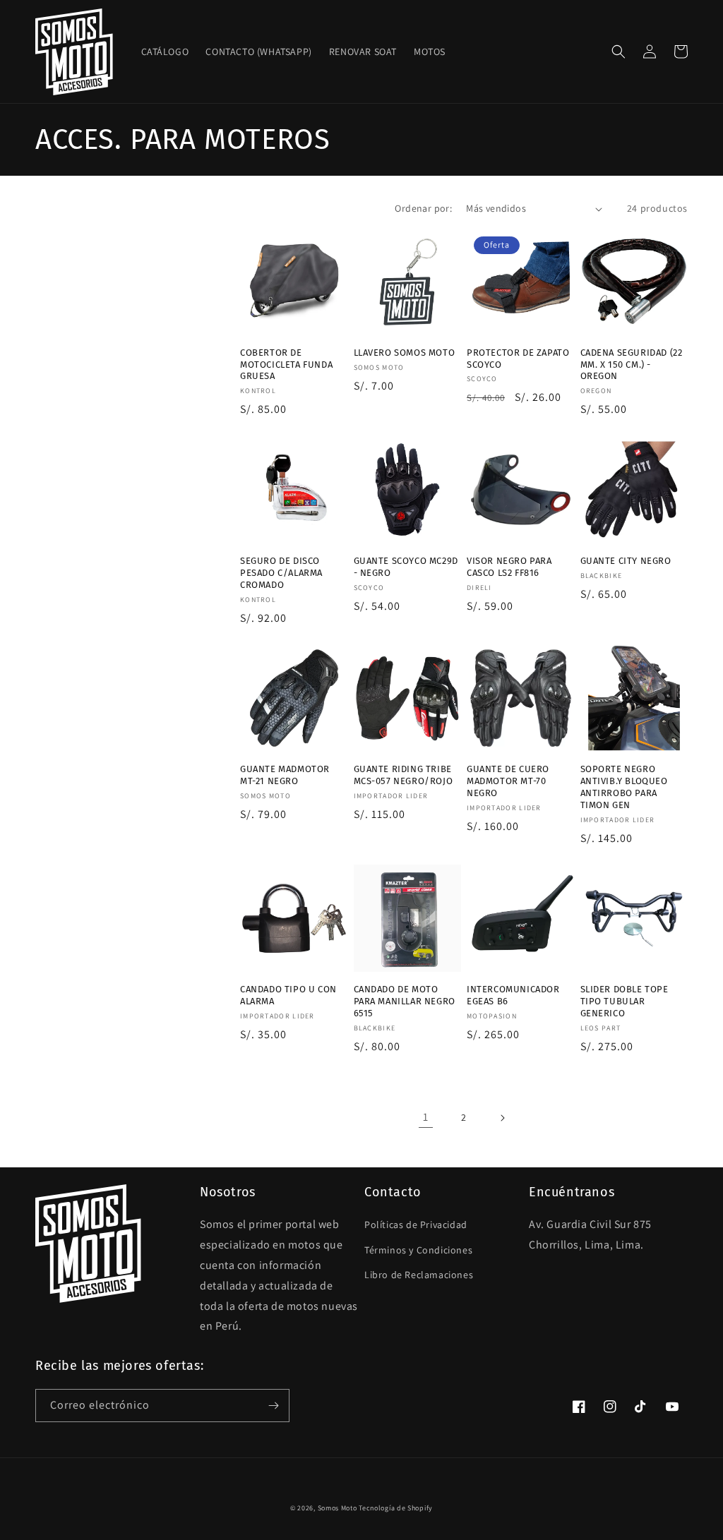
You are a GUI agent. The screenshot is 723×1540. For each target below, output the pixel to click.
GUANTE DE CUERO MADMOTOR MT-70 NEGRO (508, 781)
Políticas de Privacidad (415, 1224)
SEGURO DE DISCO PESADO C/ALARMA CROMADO (281, 572)
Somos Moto (337, 1507)
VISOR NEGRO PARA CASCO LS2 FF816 (509, 566)
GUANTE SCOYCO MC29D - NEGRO (406, 566)
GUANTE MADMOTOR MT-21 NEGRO (285, 775)
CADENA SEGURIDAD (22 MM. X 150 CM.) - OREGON (631, 364)
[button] (618, 51)
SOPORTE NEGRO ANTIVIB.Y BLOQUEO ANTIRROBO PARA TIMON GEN (624, 787)
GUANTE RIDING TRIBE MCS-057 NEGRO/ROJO (403, 775)
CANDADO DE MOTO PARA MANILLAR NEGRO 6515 (404, 1001)
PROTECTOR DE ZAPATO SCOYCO (518, 358)
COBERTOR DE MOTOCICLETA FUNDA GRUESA (286, 364)
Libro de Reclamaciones (418, 1274)
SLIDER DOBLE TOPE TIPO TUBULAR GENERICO (624, 1001)
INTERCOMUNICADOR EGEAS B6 (513, 995)
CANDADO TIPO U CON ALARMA (288, 995)
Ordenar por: (423, 208)
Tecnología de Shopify (396, 1507)
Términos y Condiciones (418, 1250)
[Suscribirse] (273, 1405)
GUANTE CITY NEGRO (625, 560)
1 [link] (426, 1116)
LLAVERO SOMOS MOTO (404, 352)
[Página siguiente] (502, 1117)
